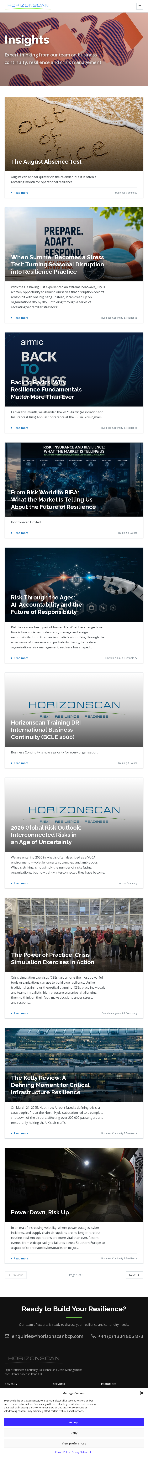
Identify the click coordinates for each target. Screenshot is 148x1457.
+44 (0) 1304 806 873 (120, 1336)
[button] (142, 1393)
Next (132, 1275)
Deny (74, 1433)
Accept (74, 1422)
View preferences (74, 1443)
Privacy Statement (81, 1452)
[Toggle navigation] (139, 6)
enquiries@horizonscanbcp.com (47, 1336)
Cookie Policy (62, 1452)
